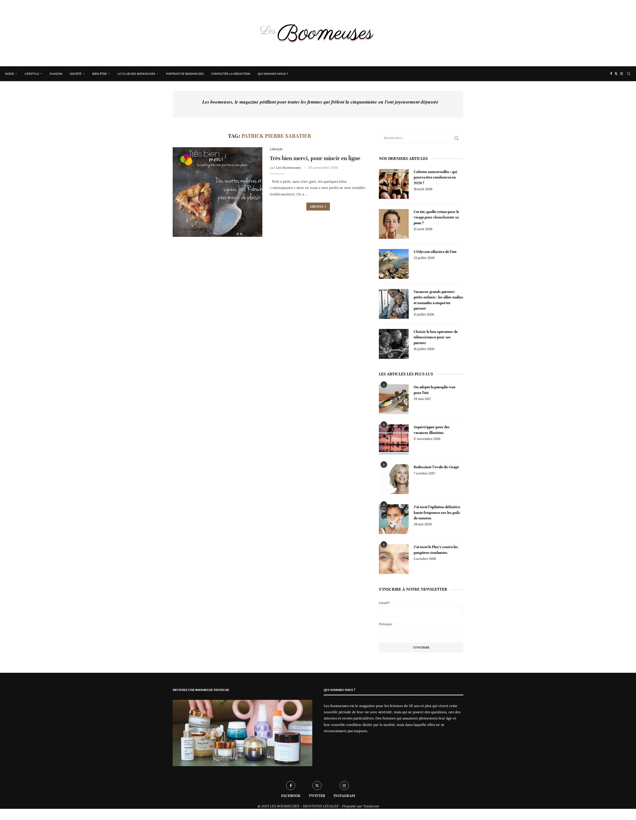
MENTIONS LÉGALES (320, 806)
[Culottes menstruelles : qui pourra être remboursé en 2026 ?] (394, 184)
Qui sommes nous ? (273, 73)
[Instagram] (621, 74)
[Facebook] (611, 74)
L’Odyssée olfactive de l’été (435, 252)
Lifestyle (32, 73)
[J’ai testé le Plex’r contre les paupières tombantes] (394, 559)
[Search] (628, 74)
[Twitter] (616, 74)
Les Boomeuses (288, 167)
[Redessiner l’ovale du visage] (394, 479)
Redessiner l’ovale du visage (436, 467)
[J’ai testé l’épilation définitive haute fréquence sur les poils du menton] (394, 519)
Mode (9, 73)
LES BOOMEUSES (284, 806)
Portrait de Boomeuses (185, 73)
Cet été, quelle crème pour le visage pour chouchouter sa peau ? (436, 217)
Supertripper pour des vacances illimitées (432, 430)
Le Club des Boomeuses (136, 73)
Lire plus (316, 206)
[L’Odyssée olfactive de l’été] (394, 264)
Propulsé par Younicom (360, 806)
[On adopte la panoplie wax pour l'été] (394, 399)
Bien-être (99, 73)
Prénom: (386, 624)
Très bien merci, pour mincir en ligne (315, 158)
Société (75, 73)
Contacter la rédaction (230, 73)
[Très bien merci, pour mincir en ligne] (217, 192)
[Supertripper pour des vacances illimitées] (394, 439)
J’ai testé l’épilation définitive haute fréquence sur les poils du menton (437, 512)
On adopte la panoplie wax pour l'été (434, 390)
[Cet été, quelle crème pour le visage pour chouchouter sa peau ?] (394, 224)
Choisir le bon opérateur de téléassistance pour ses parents (436, 337)
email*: (385, 603)
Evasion (56, 73)
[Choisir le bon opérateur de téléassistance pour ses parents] (394, 344)
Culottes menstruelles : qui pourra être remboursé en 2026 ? (435, 177)
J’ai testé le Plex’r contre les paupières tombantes (436, 550)
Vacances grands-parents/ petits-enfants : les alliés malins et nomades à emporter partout (438, 300)
